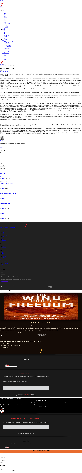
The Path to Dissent (3, 216)
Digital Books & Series (7, 48)
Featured (5, 13)
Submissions (5, 57)
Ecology (5, 19)
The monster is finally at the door (5, 206)
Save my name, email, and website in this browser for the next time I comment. (12, 165)
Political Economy (7, 43)
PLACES (3, 29)
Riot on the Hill (2, 173)
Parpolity (6, 26)
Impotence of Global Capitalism (4, 196)
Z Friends (5, 56)
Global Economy (7, 44)
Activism (5, 18)
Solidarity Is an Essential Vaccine (5, 203)
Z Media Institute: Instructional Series (9, 41)
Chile (4, 32)
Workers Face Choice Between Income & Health (7, 186)
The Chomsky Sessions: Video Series (9, 47)
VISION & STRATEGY (5, 53)
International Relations (7, 21)
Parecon (6, 27)
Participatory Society (8, 25)
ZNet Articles (4, 65)
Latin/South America (6, 35)
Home (1, 65)
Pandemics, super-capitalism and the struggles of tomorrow (8, 193)
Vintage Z (5, 52)
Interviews (5, 15)
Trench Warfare (2, 176)
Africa (4, 30)
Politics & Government (7, 23)
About (1, 259)
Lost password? (2, 463)
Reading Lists (5, 49)
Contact (5, 59)
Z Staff (5, 55)
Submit (10, 290)
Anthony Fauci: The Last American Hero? (6, 183)
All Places (5, 38)
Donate (1, 6)
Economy (5, 20)
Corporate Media (6, 22)
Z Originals (5, 17)
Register (13, 470)
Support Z (5, 58)
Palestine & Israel (6, 34)
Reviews (5, 16)
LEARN (3, 40)
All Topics (5, 28)
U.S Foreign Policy (8, 46)
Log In (1, 462)
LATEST (3, 10)
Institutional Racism (8, 45)
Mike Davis (2, 140)
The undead (2, 213)
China (4, 33)
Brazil (4, 31)
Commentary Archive (7, 51)
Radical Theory (7, 42)
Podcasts (5, 12)
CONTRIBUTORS (4, 39)
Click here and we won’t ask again (27, 394)
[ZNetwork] (1, 5)
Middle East (5, 36)
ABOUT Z (3, 54)
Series (4, 14)
